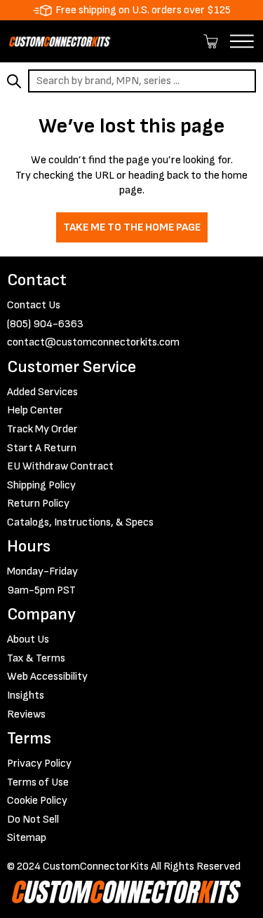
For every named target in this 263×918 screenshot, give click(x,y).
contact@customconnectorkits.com (93, 342)
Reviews (26, 714)
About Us (28, 639)
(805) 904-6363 (45, 324)
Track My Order (42, 429)
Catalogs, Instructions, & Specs (80, 522)
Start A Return (41, 448)
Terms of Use (38, 782)
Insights (25, 695)
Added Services (42, 392)
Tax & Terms (36, 658)
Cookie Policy (37, 800)
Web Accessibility (47, 676)
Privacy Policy (39, 763)
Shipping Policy (41, 485)
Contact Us (33, 305)
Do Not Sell (33, 819)
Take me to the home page (132, 227)
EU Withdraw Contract (60, 466)
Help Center (35, 410)
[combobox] (142, 81)
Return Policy (38, 503)
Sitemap (26, 837)
